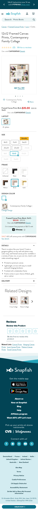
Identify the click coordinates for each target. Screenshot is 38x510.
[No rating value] (7, 47)
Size (3, 135)
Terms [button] (19, 472)
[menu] (30, 102)
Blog (19, 406)
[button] (2, 13)
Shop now (19, 7)
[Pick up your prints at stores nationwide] (8, 431)
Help (19, 410)
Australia (13, 462)
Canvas (4, 26)
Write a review (24, 47)
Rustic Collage (24, 307)
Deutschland (7, 456)
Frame (5, 165)
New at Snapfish (19, 402)
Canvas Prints (17, 344)
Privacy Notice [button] (19, 475)
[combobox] (19, 20)
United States (25, 459)
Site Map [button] (19, 468)
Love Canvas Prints (13, 347)
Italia (32, 456)
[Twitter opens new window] (33, 442)
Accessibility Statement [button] (19, 487)
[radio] (4, 198)
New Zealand (23, 462)
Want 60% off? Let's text (19, 417)
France (17, 456)
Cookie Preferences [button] (19, 480)
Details (22, 51)
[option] (6, 123)
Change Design (7, 210)
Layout (5, 116)
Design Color (8, 193)
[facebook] (7, 442)
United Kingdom (12, 459)
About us (19, 398)
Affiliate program (19, 414)
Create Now (19, 507)
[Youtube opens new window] (26, 442)
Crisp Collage (13, 307)
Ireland (25, 456)
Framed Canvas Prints (16, 26)
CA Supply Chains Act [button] (19, 483)
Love (27, 26)
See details (5, 238)
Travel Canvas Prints (14, 349)
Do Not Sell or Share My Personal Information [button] (19, 492)
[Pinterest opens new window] (20, 442)
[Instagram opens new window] (14, 442)
